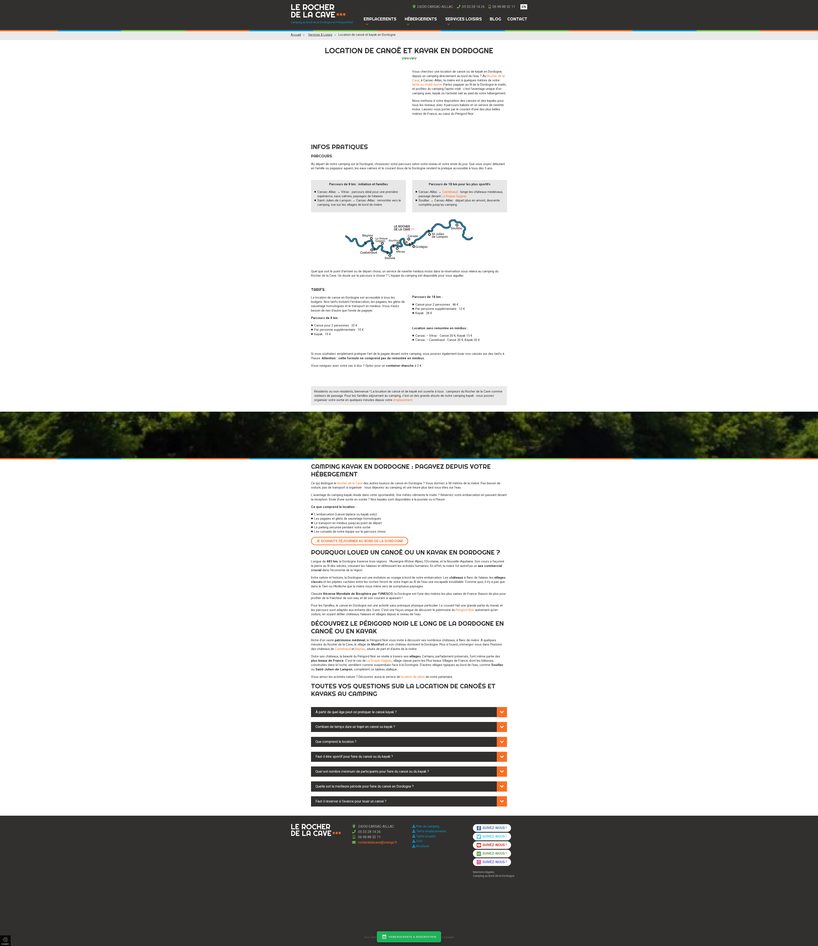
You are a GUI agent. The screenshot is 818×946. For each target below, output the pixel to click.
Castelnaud (450, 192)
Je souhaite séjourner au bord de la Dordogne (359, 541)
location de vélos (413, 677)
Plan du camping (427, 826)
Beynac (360, 649)
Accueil (296, 34)
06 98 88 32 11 (503, 7)
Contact (517, 19)
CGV (419, 841)
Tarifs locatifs (425, 836)
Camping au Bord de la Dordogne (493, 875)
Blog (495, 19)
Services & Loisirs (320, 34)
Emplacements (380, 19)
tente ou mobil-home (427, 84)
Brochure (422, 846)
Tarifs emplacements (430, 831)
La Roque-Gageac (454, 196)
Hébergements (421, 19)
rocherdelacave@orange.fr (377, 842)
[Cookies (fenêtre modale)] (5, 940)
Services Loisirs (463, 19)
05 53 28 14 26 (473, 7)
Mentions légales (483, 872)
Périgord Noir (465, 610)
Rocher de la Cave (350, 483)
